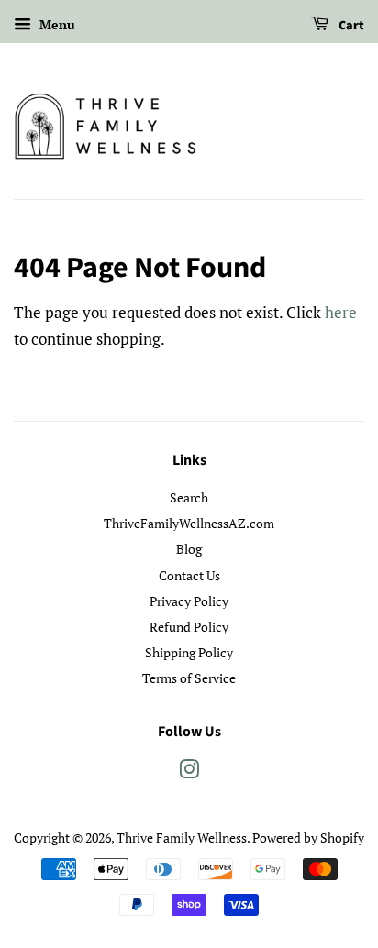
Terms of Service (189, 678)
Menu (55, 24)
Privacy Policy (189, 601)
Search (189, 497)
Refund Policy (189, 626)
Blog (189, 548)
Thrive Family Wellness (182, 837)
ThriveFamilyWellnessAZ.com (189, 523)
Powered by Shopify (308, 837)
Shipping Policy (189, 652)
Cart (350, 26)
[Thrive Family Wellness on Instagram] (189, 772)
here (341, 312)
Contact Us (189, 575)
